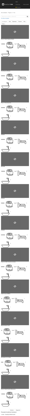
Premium (18, 7)
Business (14, 21)
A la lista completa (5, 18)
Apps (17, 1)
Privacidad (3, 412)
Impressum (14, 412)
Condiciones (8, 412)
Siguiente (18, 410)
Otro (24, 21)
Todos (3, 24)
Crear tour (18, 4)
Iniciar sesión (26, 4)
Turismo (20, 21)
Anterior (12, 410)
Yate (10, 21)
